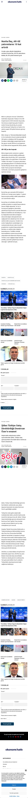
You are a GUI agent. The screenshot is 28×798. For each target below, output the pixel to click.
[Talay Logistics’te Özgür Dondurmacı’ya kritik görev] (14, 353)
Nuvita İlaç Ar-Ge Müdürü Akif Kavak (11, 280)
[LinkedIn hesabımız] (20, 737)
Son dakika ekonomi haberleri (10, 762)
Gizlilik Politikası (12, 796)
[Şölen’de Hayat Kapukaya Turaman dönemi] (20, 334)
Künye (18, 796)
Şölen (13, 600)
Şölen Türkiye (21, 600)
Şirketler (25, 60)
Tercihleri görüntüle (14, 793)
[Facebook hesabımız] (8, 737)
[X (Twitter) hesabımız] (10, 737)
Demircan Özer (5, 600)
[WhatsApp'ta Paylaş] (8, 80)
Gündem (5, 764)
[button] (26, 770)
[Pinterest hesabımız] (18, 737)
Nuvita (3, 277)
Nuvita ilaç (11, 277)
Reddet (14, 789)
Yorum (3, 375)
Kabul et (14, 785)
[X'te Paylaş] (5, 80)
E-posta (17, 385)
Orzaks (4, 283)
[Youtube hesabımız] (15, 737)
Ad (2, 385)
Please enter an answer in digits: (9, 399)
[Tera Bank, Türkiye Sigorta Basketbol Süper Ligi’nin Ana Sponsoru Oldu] (14, 298)
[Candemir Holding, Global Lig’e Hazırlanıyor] (7, 317)
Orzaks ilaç (12, 283)
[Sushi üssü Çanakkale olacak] (7, 334)
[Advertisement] (14, 19)
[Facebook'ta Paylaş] (2, 80)
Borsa (4, 766)
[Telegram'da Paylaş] (11, 80)
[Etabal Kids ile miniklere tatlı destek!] (20, 317)
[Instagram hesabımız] (13, 737)
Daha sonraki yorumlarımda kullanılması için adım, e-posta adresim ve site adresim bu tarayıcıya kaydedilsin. (14, 395)
